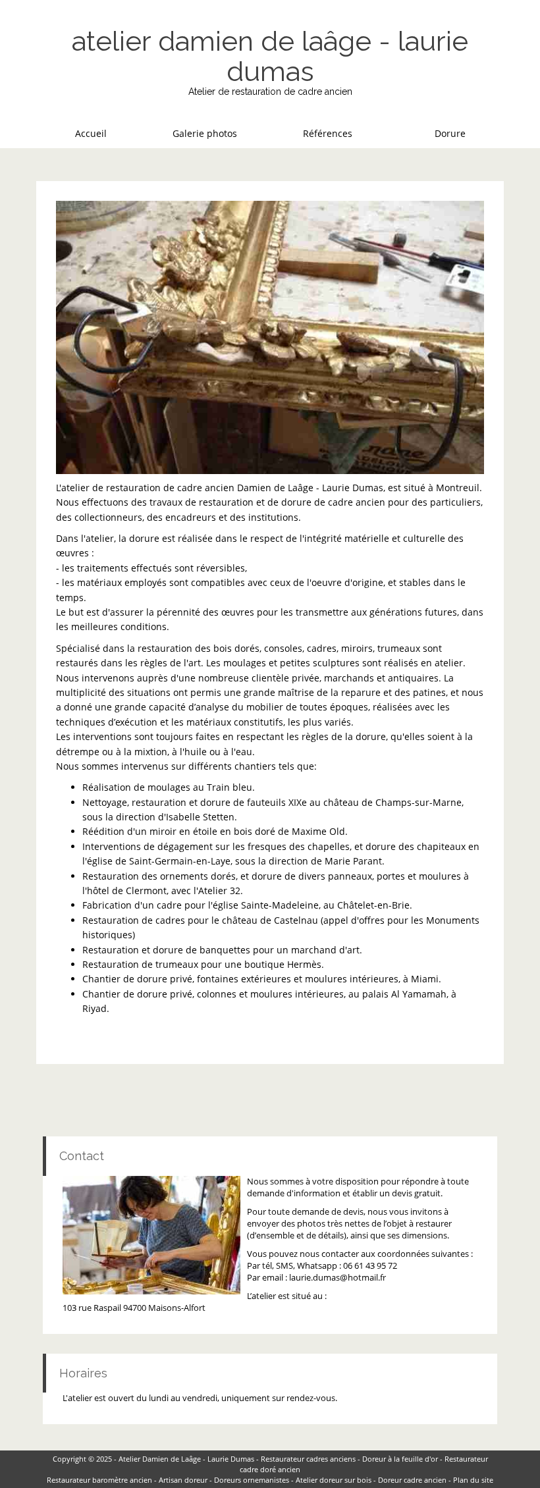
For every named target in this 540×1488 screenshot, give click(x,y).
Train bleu (229, 787)
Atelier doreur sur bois (333, 1480)
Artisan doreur (183, 1480)
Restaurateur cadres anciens (308, 1459)
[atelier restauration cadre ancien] (270, 337)
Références (327, 133)
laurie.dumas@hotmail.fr (337, 1277)
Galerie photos (205, 133)
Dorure (450, 133)
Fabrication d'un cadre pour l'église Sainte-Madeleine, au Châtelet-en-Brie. (247, 905)
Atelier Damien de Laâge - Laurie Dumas (186, 1459)
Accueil (91, 133)
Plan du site (473, 1480)
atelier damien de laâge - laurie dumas (270, 56)
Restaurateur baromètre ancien (99, 1480)
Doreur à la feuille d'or (400, 1459)
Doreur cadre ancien (412, 1480)
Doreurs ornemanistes (251, 1480)
